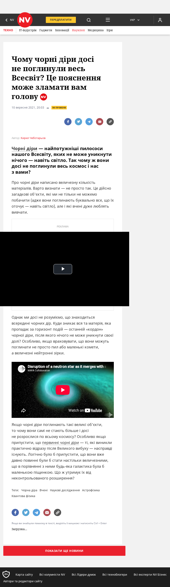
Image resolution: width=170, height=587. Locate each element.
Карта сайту (24, 574)
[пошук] (89, 20)
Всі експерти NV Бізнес (150, 574)
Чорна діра (29, 490)
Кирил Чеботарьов (33, 138)
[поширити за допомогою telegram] (89, 121)
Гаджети (45, 30)
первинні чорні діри (60, 442)
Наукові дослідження (65, 490)
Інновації (62, 30)
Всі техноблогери (114, 574)
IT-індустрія (27, 30)
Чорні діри (24, 148)
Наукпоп (78, 30)
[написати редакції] (99, 121)
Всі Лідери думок (84, 574)
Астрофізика (91, 490)
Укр (132, 20)
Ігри (110, 30)
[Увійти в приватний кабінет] (160, 20)
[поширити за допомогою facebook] (68, 121)
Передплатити (61, 20)
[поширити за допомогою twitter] (78, 121)
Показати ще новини (64, 551)
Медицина (96, 30)
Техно (8, 30)
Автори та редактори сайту (22, 581)
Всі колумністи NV (52, 574)
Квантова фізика (23, 496)
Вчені (44, 490)
